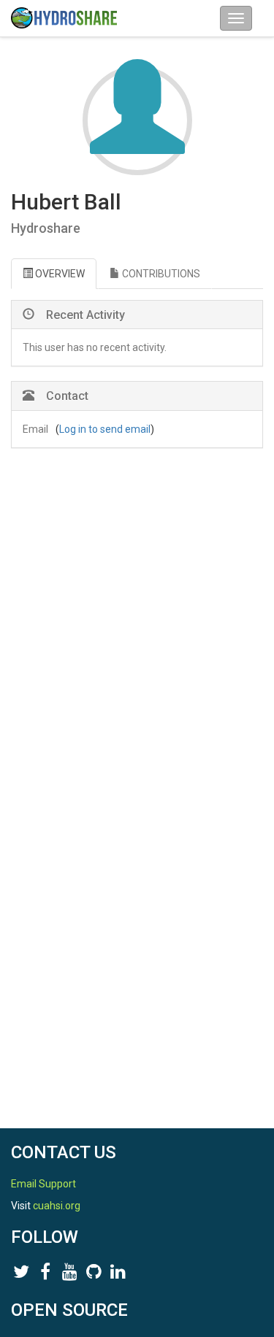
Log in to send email (105, 429)
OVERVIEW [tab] (59, 274)
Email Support (43, 1184)
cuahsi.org (56, 1205)
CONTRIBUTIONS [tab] (160, 274)
